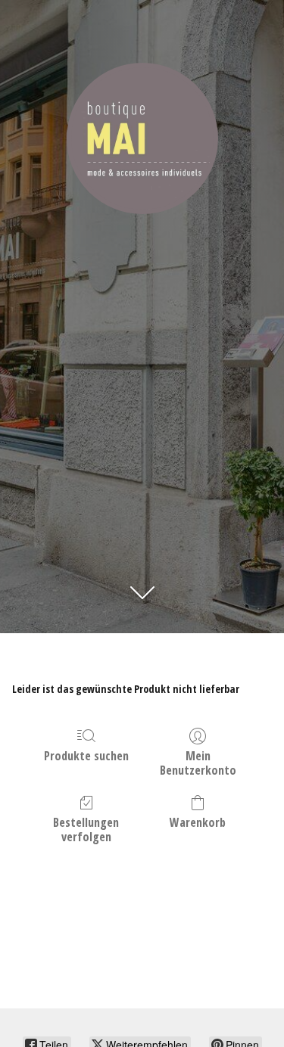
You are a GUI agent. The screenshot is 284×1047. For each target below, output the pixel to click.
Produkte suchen (86, 755)
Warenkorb (198, 822)
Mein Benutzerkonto (198, 762)
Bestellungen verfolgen (86, 829)
